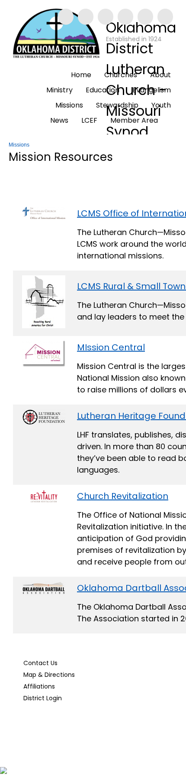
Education (102, 90)
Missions (69, 105)
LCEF (89, 120)
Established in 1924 (134, 39)
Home (81, 75)
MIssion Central (111, 347)
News (59, 120)
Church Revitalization (122, 496)
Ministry (59, 90)
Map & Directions (47, 674)
